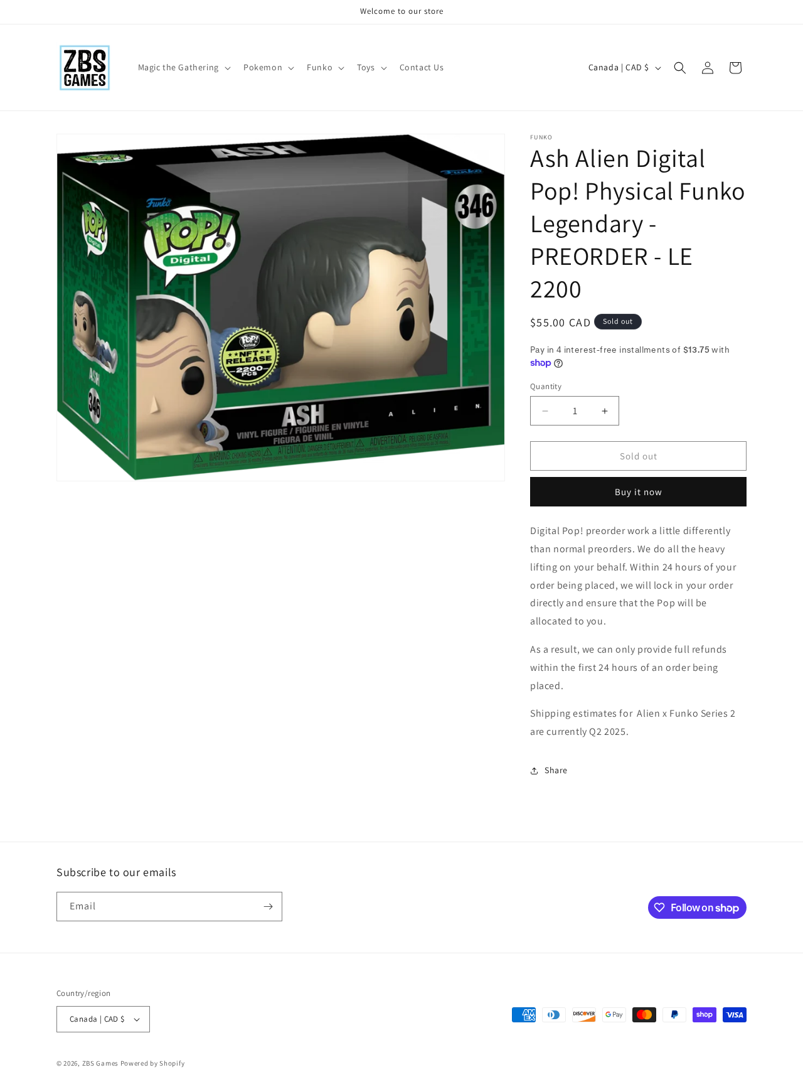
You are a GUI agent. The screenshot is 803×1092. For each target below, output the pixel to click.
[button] (183, 67)
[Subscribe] (268, 906)
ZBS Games (100, 1063)
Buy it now (638, 492)
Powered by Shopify (152, 1063)
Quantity (545, 386)
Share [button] (556, 770)
